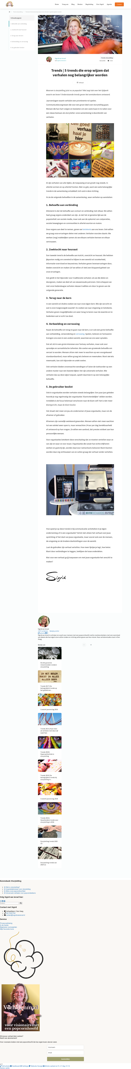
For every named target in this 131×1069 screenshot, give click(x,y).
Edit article (6, 1066)
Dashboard (16, 1066)
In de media (4, 925)
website (42, 633)
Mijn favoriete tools (7, 929)
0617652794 (10, 913)
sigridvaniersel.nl (61, 60)
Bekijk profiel (54, 631)
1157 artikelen (43, 631)
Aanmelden (65, 1059)
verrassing (80, 334)
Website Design (36, 1066)
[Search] (20, 903)
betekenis (87, 229)
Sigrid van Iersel (60, 58)
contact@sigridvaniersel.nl (15, 915)
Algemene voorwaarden (8, 927)
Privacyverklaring (6, 923)
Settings (25, 1066)
